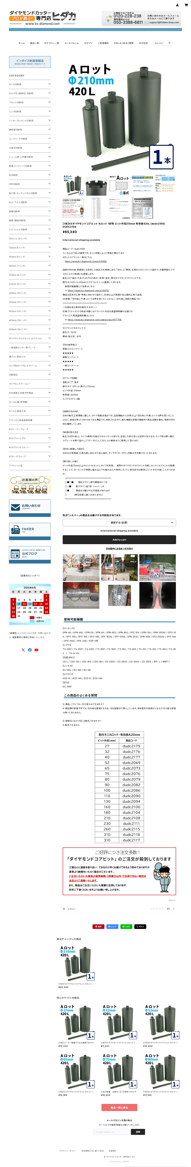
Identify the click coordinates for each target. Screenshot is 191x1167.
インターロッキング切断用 (21, 120)
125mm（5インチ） (17, 247)
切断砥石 (13, 374)
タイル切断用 (15, 84)
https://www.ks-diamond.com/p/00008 (86, 261)
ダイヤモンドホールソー (20, 384)
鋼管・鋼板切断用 (17, 220)
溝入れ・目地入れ (17, 356)
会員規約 (112, 1151)
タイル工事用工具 (17, 411)
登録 (138, 1132)
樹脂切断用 (14, 211)
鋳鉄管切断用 (15, 129)
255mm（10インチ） (18, 293)
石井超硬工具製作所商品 (21, 393)
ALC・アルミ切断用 (18, 202)
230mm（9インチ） (17, 284)
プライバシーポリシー (68, 1151)
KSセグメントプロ (17, 438)
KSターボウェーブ (17, 456)
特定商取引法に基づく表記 (92, 1151)
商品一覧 (34, 43)
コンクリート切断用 (18, 138)
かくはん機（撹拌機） (18, 402)
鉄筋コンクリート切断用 (20, 166)
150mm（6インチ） (17, 256)
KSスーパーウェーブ (18, 429)
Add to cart (119, 539)
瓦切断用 (13, 175)
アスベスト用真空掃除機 (20, 420)
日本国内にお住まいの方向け (119, 548)
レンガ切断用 (15, 111)
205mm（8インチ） (17, 275)
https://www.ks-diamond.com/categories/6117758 (94, 319)
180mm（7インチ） (17, 266)
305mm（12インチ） (18, 302)
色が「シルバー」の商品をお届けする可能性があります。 (92, 515)
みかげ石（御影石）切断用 (21, 93)
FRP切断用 (14, 184)
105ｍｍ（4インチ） (18, 238)
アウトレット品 (16, 465)
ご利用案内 (103, 43)
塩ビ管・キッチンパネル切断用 (23, 193)
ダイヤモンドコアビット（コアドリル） (25, 338)
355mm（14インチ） (18, 311)
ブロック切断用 (16, 102)
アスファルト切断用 (18, 229)
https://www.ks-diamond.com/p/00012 (88, 290)
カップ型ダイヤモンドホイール (23, 365)
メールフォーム (72, 43)
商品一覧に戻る (119, 1107)
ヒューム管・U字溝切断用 (21, 157)
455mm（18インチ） (18, 329)
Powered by (116, 1161)
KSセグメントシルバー (19, 447)
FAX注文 (143, 43)
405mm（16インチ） (18, 320)
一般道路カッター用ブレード (22, 347)
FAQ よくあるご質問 (124, 43)
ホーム (22, 43)
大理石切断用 (15, 148)
